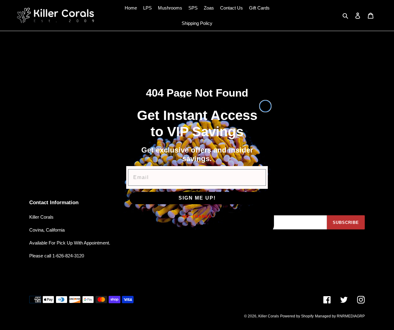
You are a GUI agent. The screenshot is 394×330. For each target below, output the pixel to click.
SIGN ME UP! (197, 198)
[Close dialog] (265, 106)
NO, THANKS (197, 216)
